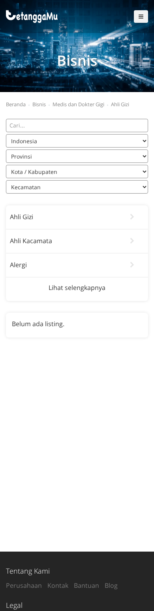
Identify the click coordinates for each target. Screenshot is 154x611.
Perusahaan (24, 585)
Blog (111, 585)
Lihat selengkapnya (77, 287)
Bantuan (86, 585)
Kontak (57, 585)
